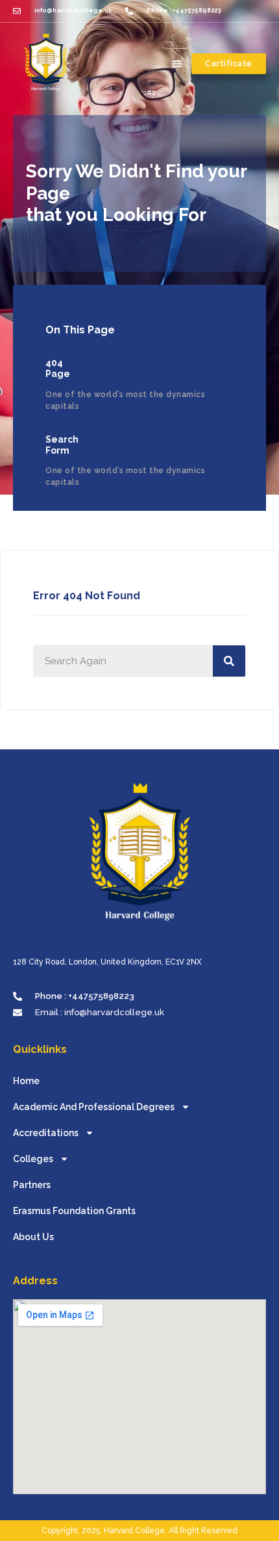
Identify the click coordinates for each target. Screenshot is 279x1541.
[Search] (229, 661)
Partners (32, 1185)
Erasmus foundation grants (74, 1211)
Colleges (33, 1159)
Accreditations (46, 1133)
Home (26, 1081)
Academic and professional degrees (94, 1107)
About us (33, 1237)
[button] (177, 63)
